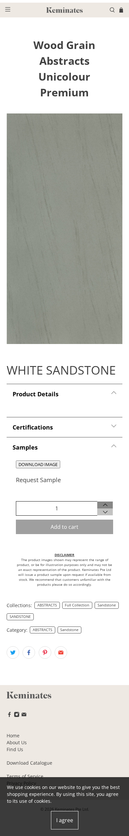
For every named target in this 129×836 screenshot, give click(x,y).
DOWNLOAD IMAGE (38, 464)
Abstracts (64, 61)
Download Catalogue (29, 763)
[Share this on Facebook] (28, 652)
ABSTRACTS (47, 605)
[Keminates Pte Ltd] (64, 10)
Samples (25, 447)
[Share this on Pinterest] (45, 652)
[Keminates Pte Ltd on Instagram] (17, 715)
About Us (17, 742)
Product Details (36, 394)
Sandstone (107, 605)
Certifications (33, 427)
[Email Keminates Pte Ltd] (24, 715)
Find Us (15, 749)
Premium (64, 92)
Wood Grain (64, 45)
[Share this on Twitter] (13, 652)
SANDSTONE (20, 616)
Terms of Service (25, 776)
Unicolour (64, 76)
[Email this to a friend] (61, 652)
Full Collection (77, 605)
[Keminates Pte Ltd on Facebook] (9, 715)
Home (13, 735)
